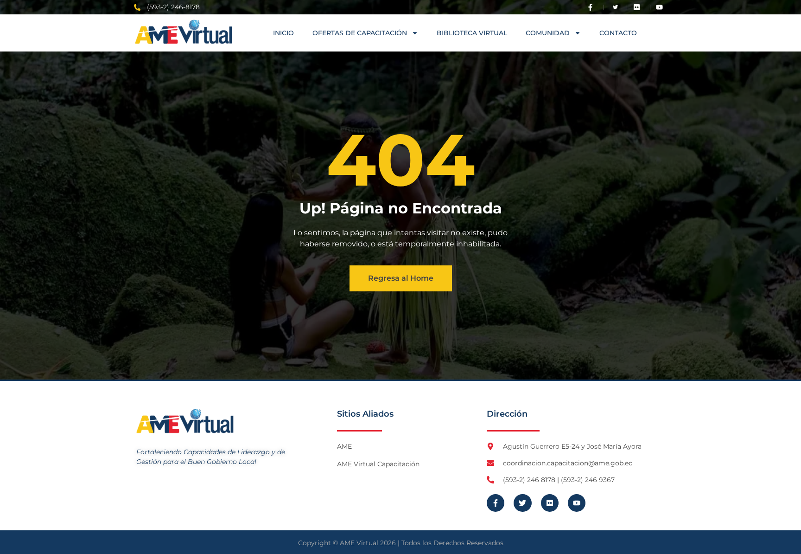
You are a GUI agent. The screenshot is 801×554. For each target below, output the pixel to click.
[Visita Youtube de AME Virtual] (661, 7)
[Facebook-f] (495, 503)
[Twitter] (522, 503)
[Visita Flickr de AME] (638, 7)
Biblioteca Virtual (472, 33)
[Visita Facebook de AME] (592, 7)
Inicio (283, 33)
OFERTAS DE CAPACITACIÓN (359, 33)
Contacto (618, 33)
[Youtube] (576, 503)
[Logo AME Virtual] (183, 31)
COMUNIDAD (548, 33)
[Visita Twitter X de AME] (615, 7)
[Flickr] (550, 503)
